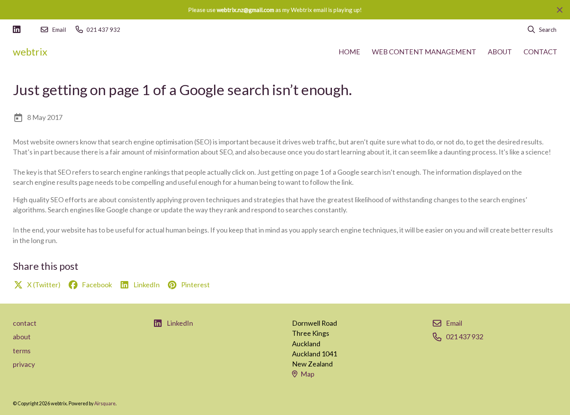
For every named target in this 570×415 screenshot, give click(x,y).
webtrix (30, 51)
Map (307, 374)
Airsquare (105, 403)
